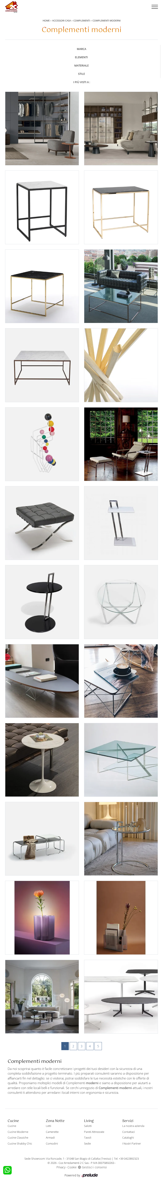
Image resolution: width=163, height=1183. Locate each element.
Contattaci (128, 1132)
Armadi (50, 1137)
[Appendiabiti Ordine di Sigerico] (42, 444)
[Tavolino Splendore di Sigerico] (42, 286)
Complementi (81, 20)
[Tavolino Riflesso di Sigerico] (121, 286)
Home (46, 20)
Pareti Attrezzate (94, 1132)
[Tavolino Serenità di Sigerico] (121, 207)
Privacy (60, 1167)
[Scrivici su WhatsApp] (7, 1170)
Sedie (87, 1143)
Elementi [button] (81, 57)
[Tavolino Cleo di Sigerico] (121, 602)
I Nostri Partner (131, 1143)
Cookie (72, 1167)
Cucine (12, 1126)
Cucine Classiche (18, 1137)
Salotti (88, 1126)
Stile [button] (81, 74)
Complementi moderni (107, 20)
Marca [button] (81, 49)
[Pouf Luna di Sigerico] (42, 523)
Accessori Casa (61, 20)
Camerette (52, 1132)
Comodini (52, 1143)
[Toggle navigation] (155, 7)
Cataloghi (128, 1137)
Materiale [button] (81, 65)
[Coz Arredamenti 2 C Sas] (11, 7)
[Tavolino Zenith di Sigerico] (121, 760)
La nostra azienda (133, 1126)
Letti (48, 1126)
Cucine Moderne (18, 1132)
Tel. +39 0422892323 (126, 1158)
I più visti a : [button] (81, 82)
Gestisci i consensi (94, 1167)
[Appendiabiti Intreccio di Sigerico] (121, 365)
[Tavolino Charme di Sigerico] (42, 760)
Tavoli (87, 1137)
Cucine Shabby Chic (20, 1143)
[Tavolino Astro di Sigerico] (121, 838)
